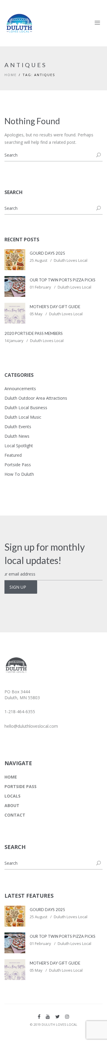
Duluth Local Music (22, 417)
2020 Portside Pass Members (33, 333)
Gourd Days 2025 (47, 253)
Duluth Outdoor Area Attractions (35, 398)
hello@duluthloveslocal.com (31, 726)
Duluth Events (17, 426)
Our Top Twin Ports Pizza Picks (62, 280)
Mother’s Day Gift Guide (55, 306)
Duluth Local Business (25, 407)
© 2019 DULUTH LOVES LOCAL (53, 1024)
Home (10, 75)
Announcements (20, 388)
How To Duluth (19, 474)
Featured (13, 455)
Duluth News (16, 436)
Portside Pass (17, 464)
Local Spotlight (18, 445)
